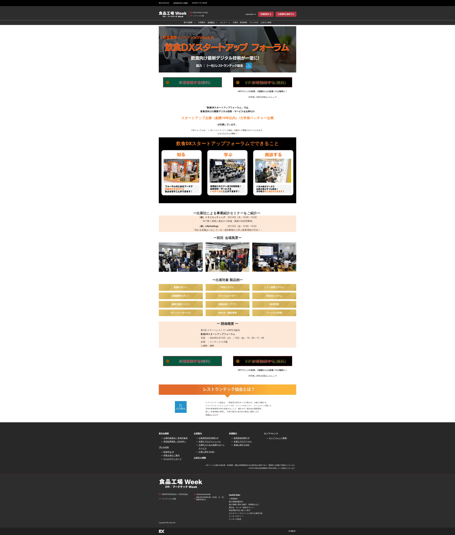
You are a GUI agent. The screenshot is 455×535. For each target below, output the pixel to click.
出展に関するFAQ (206, 452)
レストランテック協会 (226, 133)
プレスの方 (253, 22)
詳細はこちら (211, 415)
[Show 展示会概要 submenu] (195, 22)
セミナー (224, 22)
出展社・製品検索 (240, 22)
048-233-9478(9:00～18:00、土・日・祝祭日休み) (210, 498)
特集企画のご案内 (172, 455)
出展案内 (201, 22)
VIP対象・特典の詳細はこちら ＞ (261, 97)
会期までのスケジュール (210, 441)
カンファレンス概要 (278, 438)
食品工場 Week (164, 3)
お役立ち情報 (266, 22)
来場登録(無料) (240, 438)
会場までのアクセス (243, 441)
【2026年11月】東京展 (199, 3)
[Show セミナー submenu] (229, 22)
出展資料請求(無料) (207, 438)
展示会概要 (188, 22)
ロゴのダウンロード (173, 459)
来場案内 (211, 22)
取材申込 (168, 452)
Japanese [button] (249, 14)
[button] (266, 14)
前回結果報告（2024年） (175, 441)
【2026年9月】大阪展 (180, 3)
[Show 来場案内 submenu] (217, 22)
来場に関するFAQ (241, 445)
